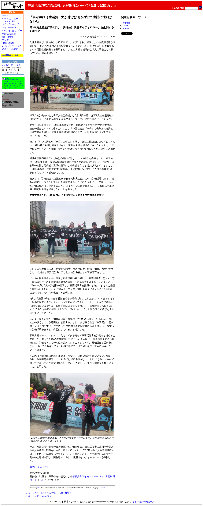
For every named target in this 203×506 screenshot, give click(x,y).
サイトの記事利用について (144, 502)
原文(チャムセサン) (40, 467)
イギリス (18, 81)
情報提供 (5, 99)
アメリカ (5, 81)
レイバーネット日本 (12, 46)
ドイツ (4, 84)
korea (126, 28)
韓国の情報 (8, 37)
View (3, 107)
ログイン (5, 96)
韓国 (20, 84)
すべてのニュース (11, 18)
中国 (11, 81)
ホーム (5, 15)
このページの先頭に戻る (38, 496)
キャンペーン (9, 27)
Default (102, 488)
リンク (5, 40)
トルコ (9, 88)
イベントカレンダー (12, 30)
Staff (38, 488)
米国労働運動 (9, 33)
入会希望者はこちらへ (11, 55)
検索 (182, 8)
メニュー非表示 (10, 49)
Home (175, 8)
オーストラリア (12, 86)
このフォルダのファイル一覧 (40, 492)
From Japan (8, 43)
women (126, 23)
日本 (15, 88)
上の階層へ (66, 492)
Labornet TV (8, 21)
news (125, 25)
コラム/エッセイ (10, 24)
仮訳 (42, 480)
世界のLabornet (12, 79)
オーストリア (13, 84)
